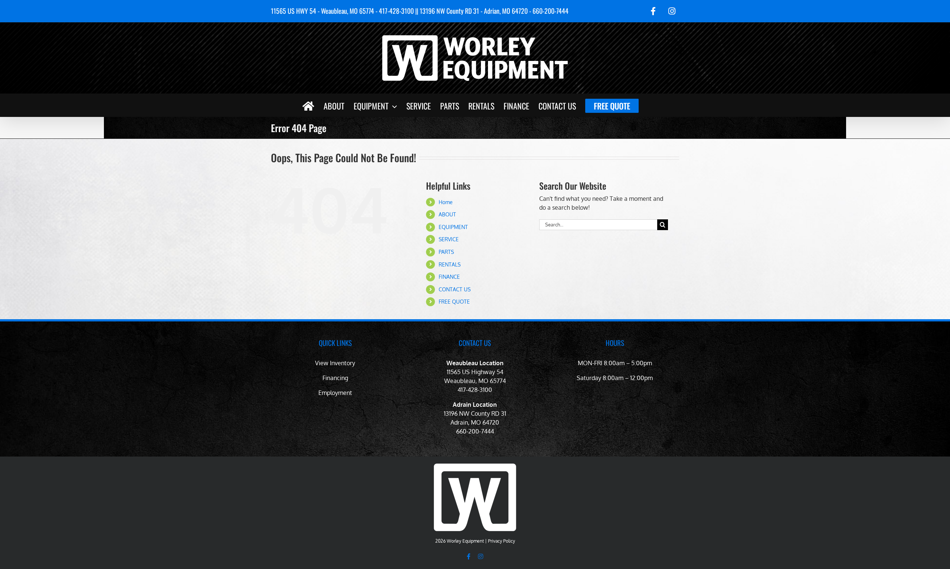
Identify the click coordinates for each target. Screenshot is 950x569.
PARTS (446, 252)
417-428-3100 (475, 389)
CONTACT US (455, 289)
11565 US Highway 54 (475, 372)
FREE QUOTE (454, 301)
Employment (335, 392)
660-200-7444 (475, 431)
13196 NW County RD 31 (475, 413)
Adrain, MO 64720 (475, 422)
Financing (335, 378)
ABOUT (447, 214)
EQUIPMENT (453, 227)
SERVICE (449, 239)
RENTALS (450, 264)
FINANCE (449, 277)
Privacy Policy (501, 541)
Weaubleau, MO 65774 (475, 381)
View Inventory (335, 363)
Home (446, 202)
